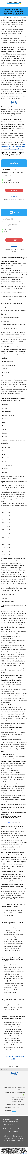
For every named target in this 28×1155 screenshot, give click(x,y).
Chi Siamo (6, 1129)
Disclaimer (16, 1131)
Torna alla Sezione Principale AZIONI (14, 1057)
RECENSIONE (14, 196)
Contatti (20, 1129)
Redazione (13, 1129)
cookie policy (24, 1153)
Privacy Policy (7, 1131)
